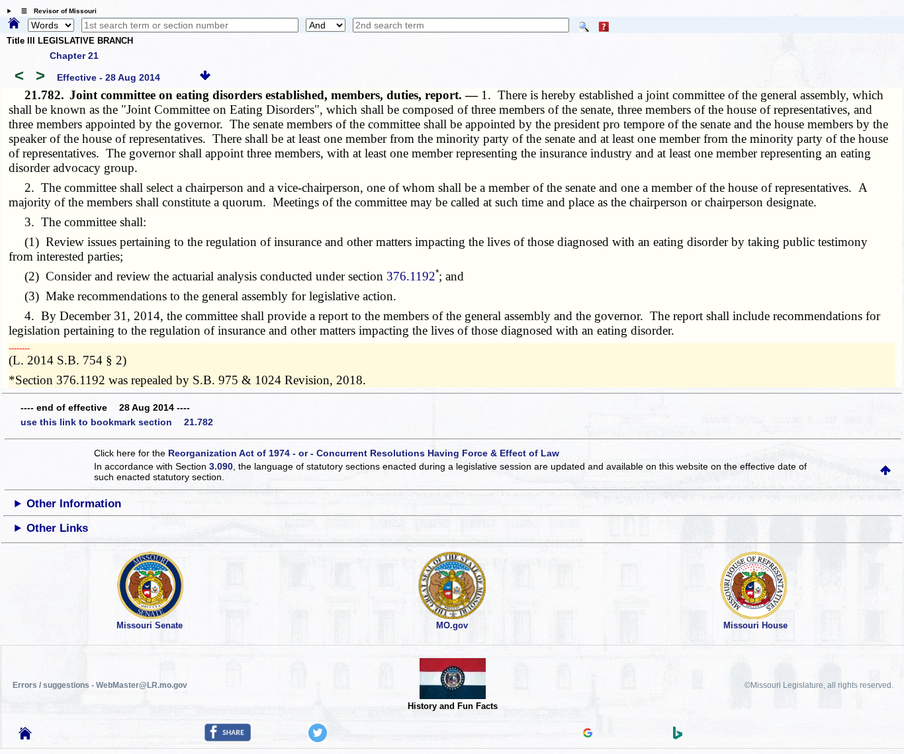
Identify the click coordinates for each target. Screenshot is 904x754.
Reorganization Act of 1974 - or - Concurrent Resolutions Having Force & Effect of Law (363, 453)
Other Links (57, 528)
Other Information (73, 503)
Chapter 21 (74, 55)
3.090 (221, 466)
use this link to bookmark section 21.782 (117, 422)
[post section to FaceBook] (227, 738)
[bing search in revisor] (677, 736)
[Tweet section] (317, 738)
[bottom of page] (205, 77)
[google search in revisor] (587, 734)
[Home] (14, 23)
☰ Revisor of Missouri (56, 11)
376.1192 (410, 276)
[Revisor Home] (25, 736)
